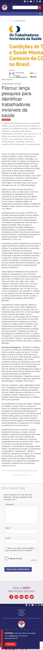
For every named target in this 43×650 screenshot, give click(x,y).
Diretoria (21, 612)
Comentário (10, 504)
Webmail (21, 615)
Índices (21, 611)
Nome (7, 528)
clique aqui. (17, 239)
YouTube (31, 1)
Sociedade (20, 21)
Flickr (24, 1)
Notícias (8, 20)
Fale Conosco (40, 1)
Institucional (21, 609)
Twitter (27, 1)
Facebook (34, 1)
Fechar (10, 644)
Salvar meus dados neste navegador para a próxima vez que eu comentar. (19, 549)
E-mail (8, 538)
